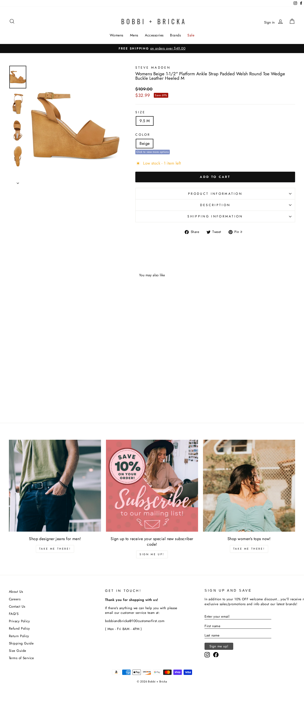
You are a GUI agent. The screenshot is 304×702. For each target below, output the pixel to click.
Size (140, 112)
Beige (145, 143)
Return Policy (19, 636)
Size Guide (17, 650)
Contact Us (17, 606)
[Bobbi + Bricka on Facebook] (216, 654)
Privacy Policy (19, 621)
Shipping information (215, 216)
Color (142, 134)
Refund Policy (19, 628)
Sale (190, 35)
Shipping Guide (21, 643)
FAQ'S (13, 613)
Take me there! (55, 549)
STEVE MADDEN (152, 67)
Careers (14, 599)
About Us (16, 591)
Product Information (215, 193)
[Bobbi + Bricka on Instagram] (207, 654)
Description (215, 205)
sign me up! (152, 554)
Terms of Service (21, 658)
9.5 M (145, 121)
